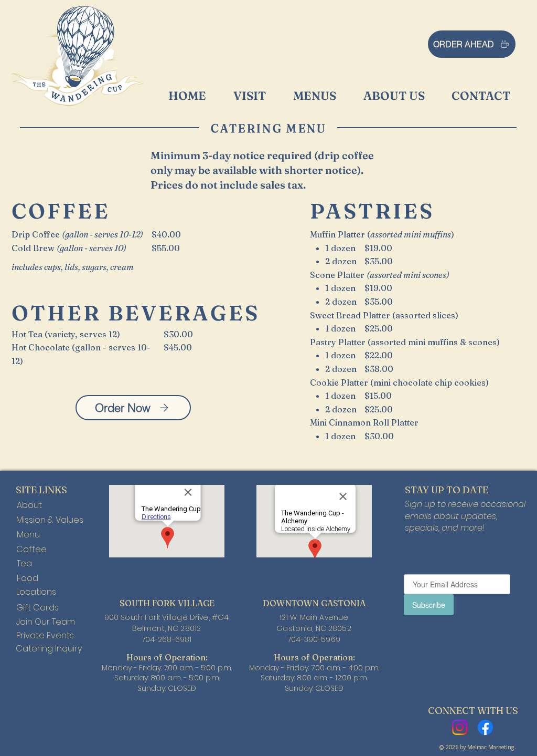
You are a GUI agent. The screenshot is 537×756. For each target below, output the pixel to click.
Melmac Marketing (490, 747)
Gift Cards (37, 608)
